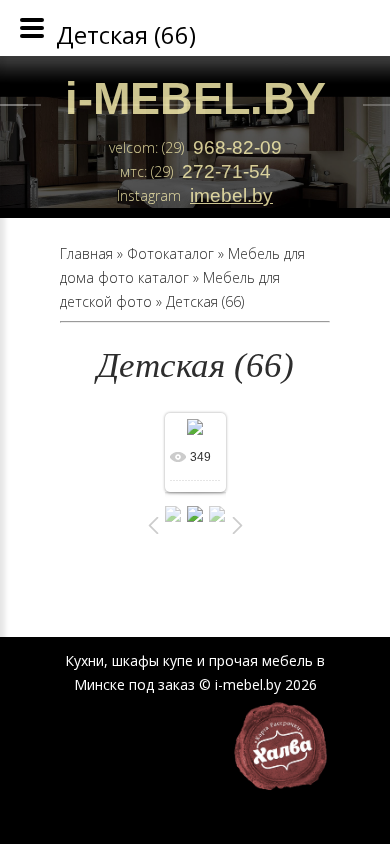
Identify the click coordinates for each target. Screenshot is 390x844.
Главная (86, 253)
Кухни (84, 660)
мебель (287, 660)
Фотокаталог (170, 253)
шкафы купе (152, 660)
